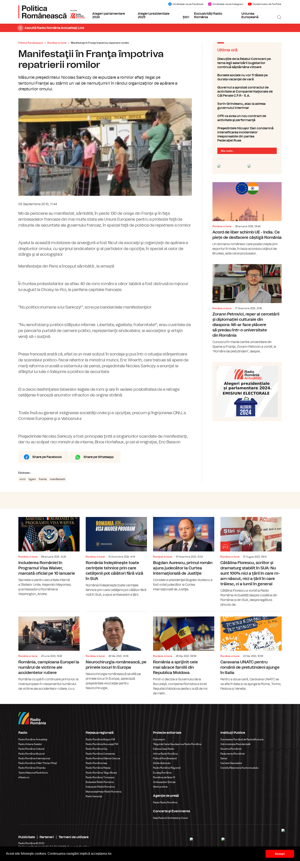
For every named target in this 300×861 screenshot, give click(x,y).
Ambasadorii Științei (164, 782)
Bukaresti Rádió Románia (100, 782)
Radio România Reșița (98, 768)
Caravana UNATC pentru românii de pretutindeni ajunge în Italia (251, 651)
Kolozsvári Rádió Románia (100, 787)
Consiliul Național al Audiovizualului (239, 768)
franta (43, 479)
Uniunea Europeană (249, 15)
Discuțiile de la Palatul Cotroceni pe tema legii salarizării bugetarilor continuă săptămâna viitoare (247, 63)
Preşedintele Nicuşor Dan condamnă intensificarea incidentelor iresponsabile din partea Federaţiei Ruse (247, 134)
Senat (223, 758)
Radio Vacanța (94, 796)
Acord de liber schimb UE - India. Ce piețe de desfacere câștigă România (247, 219)
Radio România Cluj (96, 749)
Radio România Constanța (100, 754)
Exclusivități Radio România (208, 15)
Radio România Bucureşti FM (102, 744)
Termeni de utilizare (74, 837)
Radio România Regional (166, 768)
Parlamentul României (232, 754)
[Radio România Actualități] (51, 12)
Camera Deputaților (231, 763)
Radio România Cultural (31, 749)
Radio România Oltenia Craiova (103, 758)
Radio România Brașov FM (100, 739)
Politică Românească (165, 758)
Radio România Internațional (34, 758)
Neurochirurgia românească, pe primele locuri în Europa (116, 651)
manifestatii (57, 479)
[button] (113, 854)
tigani (32, 479)
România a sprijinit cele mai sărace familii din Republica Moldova (183, 653)
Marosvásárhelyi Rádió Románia (103, 791)
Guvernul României (231, 749)
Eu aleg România (162, 772)
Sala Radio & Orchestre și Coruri (170, 818)
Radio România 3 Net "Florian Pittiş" (37, 763)
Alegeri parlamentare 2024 (108, 15)
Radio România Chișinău (32, 768)
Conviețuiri (159, 739)
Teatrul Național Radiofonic (33, 772)
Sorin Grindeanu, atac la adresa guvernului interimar (247, 106)
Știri (186, 17)
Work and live (160, 787)
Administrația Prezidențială (235, 744)
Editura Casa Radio (163, 749)
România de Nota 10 (164, 777)
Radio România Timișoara (100, 777)
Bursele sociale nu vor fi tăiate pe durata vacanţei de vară (247, 77)
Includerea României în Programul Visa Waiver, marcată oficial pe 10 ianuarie (49, 556)
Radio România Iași (96, 763)
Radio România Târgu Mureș (101, 772)
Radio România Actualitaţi (32, 739)
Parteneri (47, 837)
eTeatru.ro (23, 777)
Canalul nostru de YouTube (266, 4)
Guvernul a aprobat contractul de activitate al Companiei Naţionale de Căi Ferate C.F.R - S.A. (247, 91)
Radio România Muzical (31, 754)
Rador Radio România (165, 802)
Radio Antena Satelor (30, 744)
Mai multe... (227, 151)
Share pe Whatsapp (98, 457)
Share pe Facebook (47, 457)
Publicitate (26, 837)
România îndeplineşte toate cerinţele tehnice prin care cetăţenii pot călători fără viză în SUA (116, 557)
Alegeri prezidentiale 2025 (153, 15)
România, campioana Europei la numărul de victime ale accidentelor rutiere (49, 651)
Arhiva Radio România (165, 754)
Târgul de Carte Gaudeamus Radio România (177, 744)
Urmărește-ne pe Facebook (188, 4)
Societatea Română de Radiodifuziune (241, 739)
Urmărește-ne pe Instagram (227, 4)
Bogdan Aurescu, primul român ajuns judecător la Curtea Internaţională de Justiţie (183, 554)
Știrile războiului (162, 763)
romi (23, 479)
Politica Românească (30, 43)
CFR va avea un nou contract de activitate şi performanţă (247, 118)
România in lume (57, 43)
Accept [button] (280, 853)
